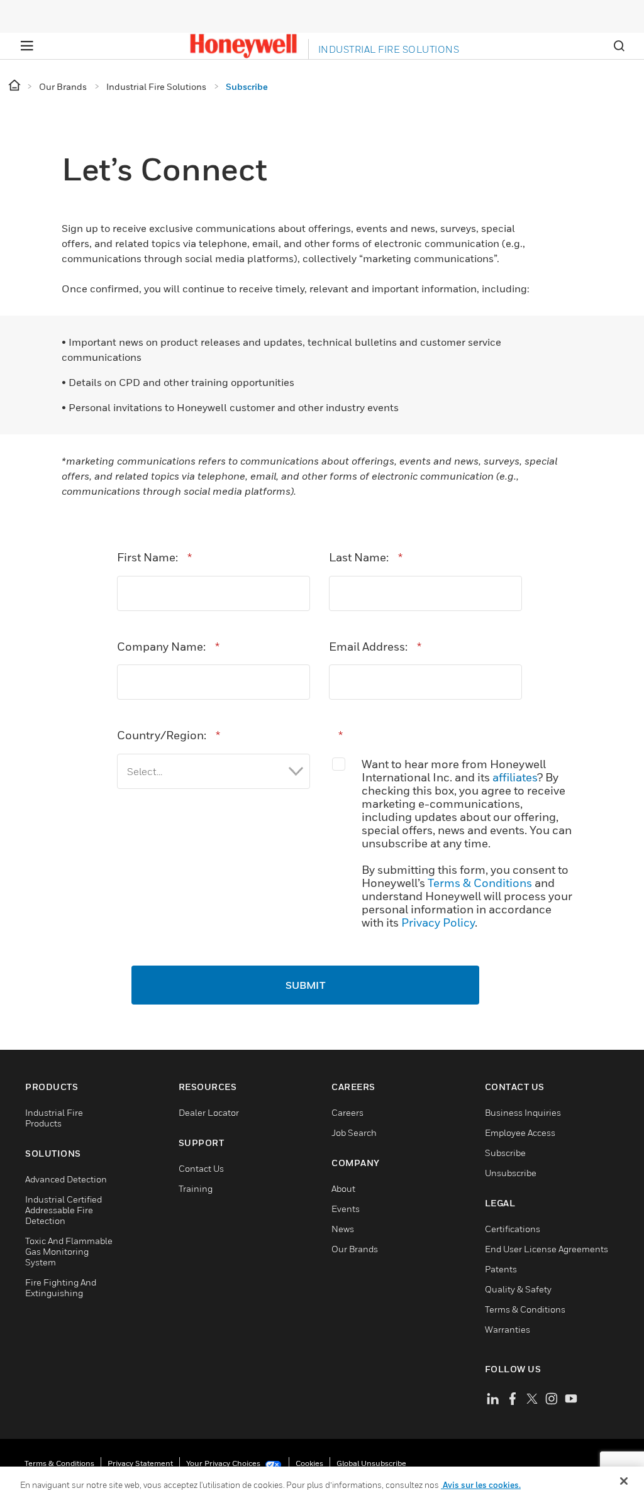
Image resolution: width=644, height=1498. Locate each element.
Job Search (354, 1132)
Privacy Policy (438, 922)
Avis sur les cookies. (481, 1485)
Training (196, 1188)
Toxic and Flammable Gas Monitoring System (69, 1251)
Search (619, 46)
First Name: (154, 557)
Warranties (507, 1329)
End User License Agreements (546, 1248)
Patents (501, 1269)
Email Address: (375, 646)
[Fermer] (624, 1481)
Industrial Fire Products (54, 1117)
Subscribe (505, 1152)
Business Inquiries (523, 1112)
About (343, 1188)
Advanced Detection (66, 1179)
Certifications (512, 1228)
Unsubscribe (510, 1172)
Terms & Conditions (480, 882)
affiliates (514, 777)
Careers (347, 1112)
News (342, 1228)
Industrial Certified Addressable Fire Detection (63, 1210)
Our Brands (354, 1248)
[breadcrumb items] (15, 85)
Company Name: (168, 646)
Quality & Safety (518, 1289)
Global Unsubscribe (371, 1463)
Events (345, 1208)
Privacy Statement (140, 1463)
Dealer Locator (209, 1112)
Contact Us (201, 1168)
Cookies (309, 1463)
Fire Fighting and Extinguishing (60, 1287)
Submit (305, 985)
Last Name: (365, 557)
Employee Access (520, 1132)
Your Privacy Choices (224, 1463)
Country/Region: (168, 735)
